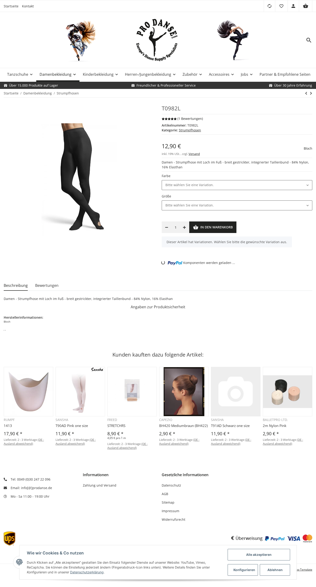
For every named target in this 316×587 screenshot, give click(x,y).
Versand (194, 154)
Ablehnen (275, 570)
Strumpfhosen (190, 130)
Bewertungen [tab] (47, 285)
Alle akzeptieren (259, 555)
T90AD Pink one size (72, 425)
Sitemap (168, 502)
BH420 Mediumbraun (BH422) (183, 425)
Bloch (308, 148)
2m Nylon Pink (274, 425)
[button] (281, 6)
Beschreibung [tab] (16, 285)
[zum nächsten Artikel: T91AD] (311, 93)
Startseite (11, 6)
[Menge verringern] (166, 227)
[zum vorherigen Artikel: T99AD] (306, 93)
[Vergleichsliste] (269, 6)
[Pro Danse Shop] (158, 40)
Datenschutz (171, 485)
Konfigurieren (244, 570)
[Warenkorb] (305, 6)
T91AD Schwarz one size (230, 425)
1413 (8, 425)
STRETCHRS (116, 425)
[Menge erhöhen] (184, 227)
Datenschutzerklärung (87, 572)
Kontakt (28, 6)
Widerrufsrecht (173, 519)
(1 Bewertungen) (190, 118)
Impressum (170, 511)
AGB (165, 494)
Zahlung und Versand (99, 485)
